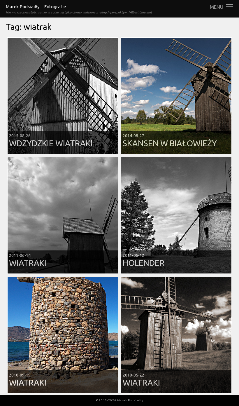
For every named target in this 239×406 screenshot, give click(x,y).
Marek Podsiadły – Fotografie (36, 6)
